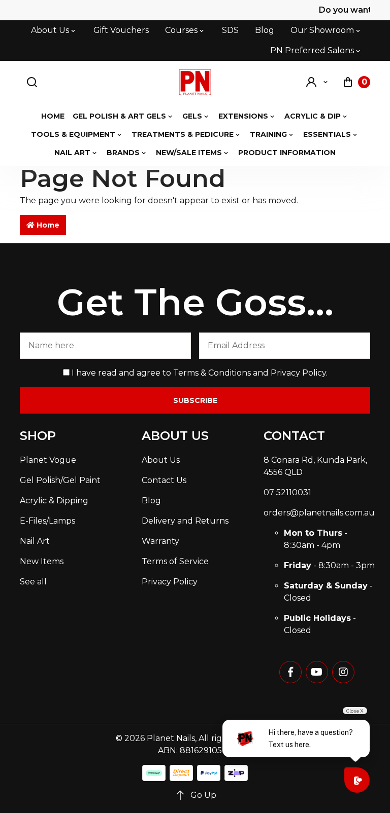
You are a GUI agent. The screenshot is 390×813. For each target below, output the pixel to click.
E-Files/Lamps (47, 521)
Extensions (243, 116)
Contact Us (164, 480)
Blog (264, 30)
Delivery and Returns (185, 521)
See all (33, 581)
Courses (181, 30)
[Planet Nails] (195, 82)
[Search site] (32, 82)
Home (52, 116)
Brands (123, 152)
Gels (192, 116)
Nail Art (72, 152)
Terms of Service (175, 561)
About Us (50, 30)
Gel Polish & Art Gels (119, 116)
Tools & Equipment (73, 134)
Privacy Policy (298, 373)
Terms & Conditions (212, 373)
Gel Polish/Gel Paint (60, 480)
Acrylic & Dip (312, 116)
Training (268, 134)
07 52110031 (287, 492)
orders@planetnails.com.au (319, 513)
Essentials (327, 134)
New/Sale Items (189, 152)
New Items (41, 561)
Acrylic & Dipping (54, 500)
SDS (230, 30)
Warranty (160, 541)
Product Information (287, 152)
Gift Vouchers (121, 30)
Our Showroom (322, 30)
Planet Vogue (48, 460)
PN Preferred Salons (312, 50)
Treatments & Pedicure (183, 134)
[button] (317, 82)
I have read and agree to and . (199, 373)
